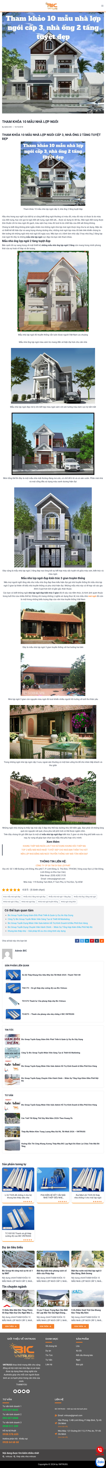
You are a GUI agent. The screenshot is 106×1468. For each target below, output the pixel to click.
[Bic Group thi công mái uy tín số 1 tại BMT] (18, 1259)
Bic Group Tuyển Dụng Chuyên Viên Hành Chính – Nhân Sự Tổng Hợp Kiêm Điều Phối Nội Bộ (50, 927)
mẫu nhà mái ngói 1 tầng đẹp (60, 897)
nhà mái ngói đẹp (28, 902)
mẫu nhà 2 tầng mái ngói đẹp (34, 897)
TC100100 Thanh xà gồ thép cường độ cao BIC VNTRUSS (18, 1234)
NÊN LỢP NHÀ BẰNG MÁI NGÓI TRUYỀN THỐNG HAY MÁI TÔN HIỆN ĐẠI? (54, 854)
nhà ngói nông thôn (68, 902)
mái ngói (92, 596)
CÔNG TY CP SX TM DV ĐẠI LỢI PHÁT (53, 865)
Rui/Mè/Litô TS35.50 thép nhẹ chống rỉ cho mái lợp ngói (87, 1196)
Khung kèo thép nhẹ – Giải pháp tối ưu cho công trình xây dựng (37, 931)
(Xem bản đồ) (63, 1426)
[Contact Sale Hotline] (100, 1450)
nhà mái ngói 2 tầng (10, 902)
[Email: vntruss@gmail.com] (56, 1415)
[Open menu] (102, 6)
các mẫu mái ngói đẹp (11, 897)
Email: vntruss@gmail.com (70, 1415)
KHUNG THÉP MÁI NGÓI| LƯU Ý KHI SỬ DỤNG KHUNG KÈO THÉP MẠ (54, 846)
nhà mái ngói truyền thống (48, 902)
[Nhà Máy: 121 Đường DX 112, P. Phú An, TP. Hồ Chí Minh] (56, 1434)
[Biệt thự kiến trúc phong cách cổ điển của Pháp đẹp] (53, 1259)
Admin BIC (8, 127)
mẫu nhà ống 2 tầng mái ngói (85, 897)
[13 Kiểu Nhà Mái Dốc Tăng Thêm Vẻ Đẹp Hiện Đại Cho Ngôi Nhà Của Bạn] (18, 1298)
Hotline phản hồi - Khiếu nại (15, 1439)
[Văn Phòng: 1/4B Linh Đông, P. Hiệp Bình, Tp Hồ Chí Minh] (56, 1423)
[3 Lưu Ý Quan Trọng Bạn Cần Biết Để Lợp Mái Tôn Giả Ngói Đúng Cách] (53, 1298)
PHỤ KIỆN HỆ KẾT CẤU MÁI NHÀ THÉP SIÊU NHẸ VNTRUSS (53, 1196)
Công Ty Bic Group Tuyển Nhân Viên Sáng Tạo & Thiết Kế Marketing (39, 919)
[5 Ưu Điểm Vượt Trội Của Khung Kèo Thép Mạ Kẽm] (87, 1298)
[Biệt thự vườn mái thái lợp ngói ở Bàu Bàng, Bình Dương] (87, 1259)
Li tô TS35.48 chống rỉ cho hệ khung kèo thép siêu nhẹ (18, 1196)
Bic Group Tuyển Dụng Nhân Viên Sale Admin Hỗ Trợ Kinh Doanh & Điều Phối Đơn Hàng (48, 923)
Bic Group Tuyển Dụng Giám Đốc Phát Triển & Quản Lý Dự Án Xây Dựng (40, 915)
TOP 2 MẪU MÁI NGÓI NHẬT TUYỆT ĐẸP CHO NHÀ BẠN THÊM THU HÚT (54, 850)
